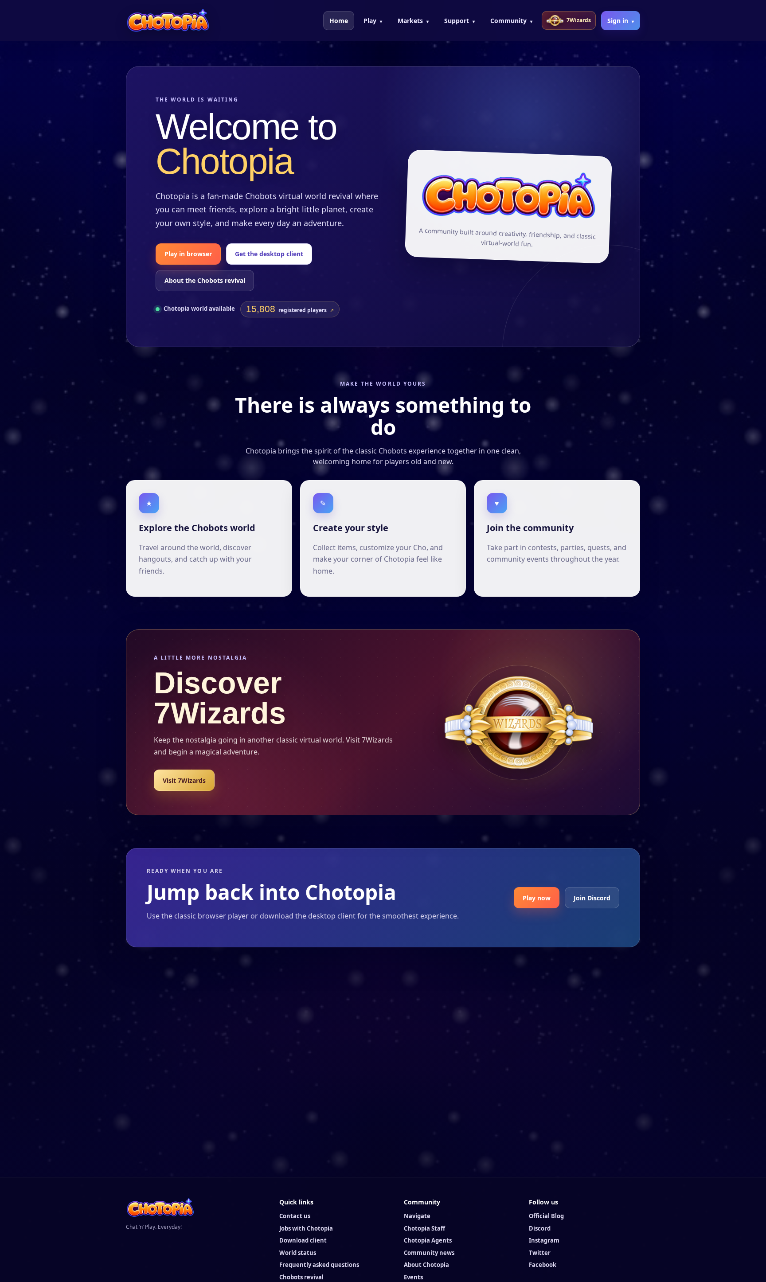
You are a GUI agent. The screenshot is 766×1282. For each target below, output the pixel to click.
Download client (303, 1240)
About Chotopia (426, 1265)
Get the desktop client (269, 254)
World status (297, 1253)
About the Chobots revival (204, 280)
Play (372, 20)
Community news (429, 1253)
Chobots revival (301, 1277)
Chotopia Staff (424, 1228)
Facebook (542, 1265)
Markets (413, 20)
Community (511, 20)
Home (338, 20)
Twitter (540, 1253)
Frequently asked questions (319, 1265)
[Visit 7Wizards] (519, 722)
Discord (540, 1228)
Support (459, 20)
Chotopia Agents (428, 1240)
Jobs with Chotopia (306, 1228)
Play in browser (188, 254)
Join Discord (592, 898)
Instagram (544, 1240)
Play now (537, 898)
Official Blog (546, 1216)
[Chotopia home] (168, 20)
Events (413, 1277)
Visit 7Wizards (184, 780)
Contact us (294, 1216)
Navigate (417, 1216)
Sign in (620, 20)
